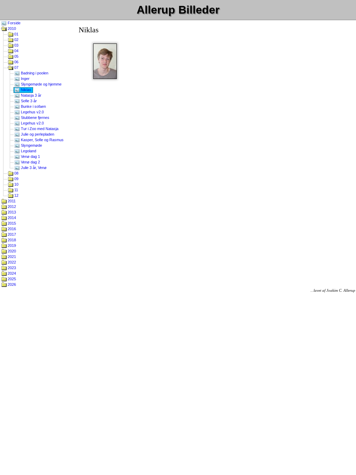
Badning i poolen (34, 73)
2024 (11, 273)
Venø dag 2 (30, 162)
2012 (11, 206)
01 (15, 34)
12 (15, 195)
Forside (14, 23)
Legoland (28, 151)
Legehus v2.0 (32, 112)
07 (15, 67)
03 (15, 45)
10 (15, 184)
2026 (11, 284)
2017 (11, 234)
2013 (11, 212)
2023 (11, 268)
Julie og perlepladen (37, 134)
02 (15, 40)
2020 (11, 251)
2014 (11, 218)
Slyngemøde (31, 145)
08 (15, 173)
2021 (11, 257)
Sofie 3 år (28, 101)
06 (15, 62)
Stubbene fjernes (34, 117)
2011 (11, 201)
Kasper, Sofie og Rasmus (42, 140)
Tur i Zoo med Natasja (39, 129)
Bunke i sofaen (33, 106)
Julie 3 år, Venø (33, 168)
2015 (11, 223)
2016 (11, 229)
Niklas (25, 90)
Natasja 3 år (30, 95)
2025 (11, 279)
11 (15, 190)
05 (15, 56)
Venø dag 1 (30, 156)
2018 (11, 240)
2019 (11, 245)
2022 (11, 262)
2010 (11, 28)
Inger (25, 79)
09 (15, 179)
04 (15, 51)
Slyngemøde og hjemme (41, 84)
